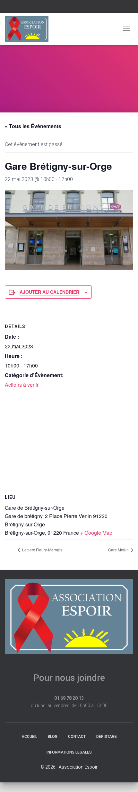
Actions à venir (22, 384)
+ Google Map (96, 532)
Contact (77, 736)
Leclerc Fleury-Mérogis (41, 549)
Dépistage (106, 736)
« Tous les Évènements (33, 126)
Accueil (29, 736)
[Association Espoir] (29, 29)
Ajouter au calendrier (49, 292)
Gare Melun (119, 549)
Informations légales (69, 752)
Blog (52, 736)
